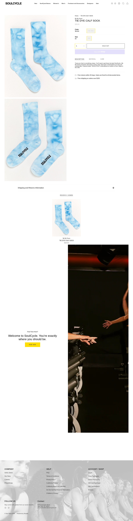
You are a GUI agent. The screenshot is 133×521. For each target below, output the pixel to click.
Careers (7, 479)
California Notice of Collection (56, 486)
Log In (90, 472)
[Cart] (127, 3)
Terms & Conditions (52, 476)
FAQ (47, 472)
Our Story (8, 476)
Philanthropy (9, 483)
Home (76, 15)
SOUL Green (9, 472)
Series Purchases (94, 479)
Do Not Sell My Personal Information (58, 490)
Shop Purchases (93, 476)
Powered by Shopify (22, 513)
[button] (35, 3)
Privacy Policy (51, 479)
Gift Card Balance (94, 486)
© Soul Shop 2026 (10, 513)
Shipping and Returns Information (31, 188)
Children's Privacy (52, 493)
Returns (90, 490)
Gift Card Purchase (94, 483)
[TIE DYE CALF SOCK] (66, 217)
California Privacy (52, 483)
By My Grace (78, 18)
